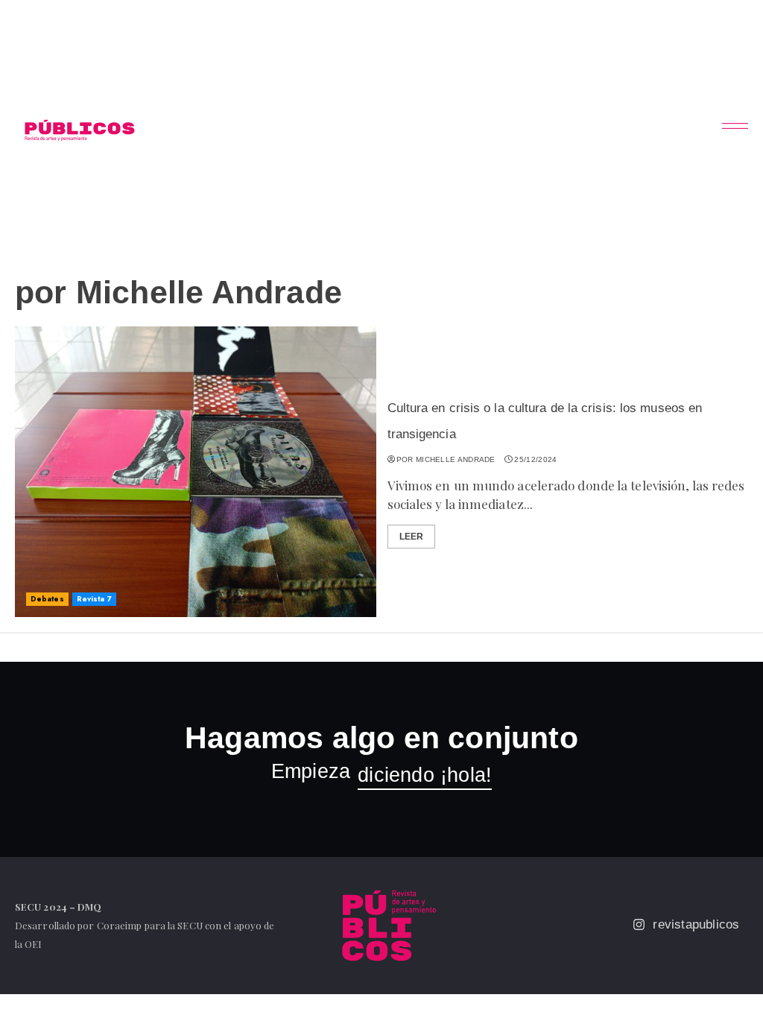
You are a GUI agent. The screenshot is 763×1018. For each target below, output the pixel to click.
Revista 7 (94, 598)
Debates (47, 598)
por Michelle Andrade (446, 459)
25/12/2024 (535, 459)
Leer (411, 536)
